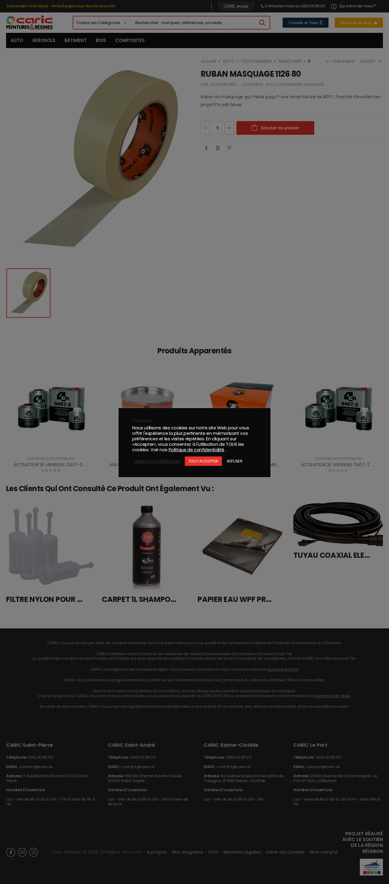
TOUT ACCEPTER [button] (203, 461)
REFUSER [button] (235, 461)
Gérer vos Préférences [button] (157, 461)
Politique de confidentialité (196, 449)
